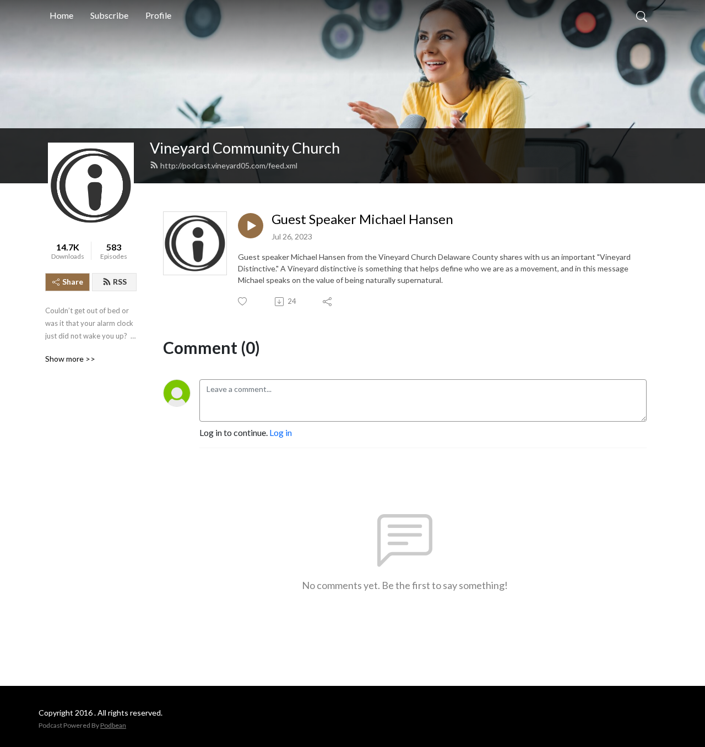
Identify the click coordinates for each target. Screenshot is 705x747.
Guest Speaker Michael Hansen (362, 219)
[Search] (642, 15)
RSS (120, 281)
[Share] (328, 301)
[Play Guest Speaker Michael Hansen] (250, 225)
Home (61, 15)
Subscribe (109, 15)
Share (72, 281)
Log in (280, 432)
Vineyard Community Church (245, 148)
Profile (158, 15)
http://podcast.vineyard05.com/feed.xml (228, 165)
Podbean (113, 725)
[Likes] (243, 301)
